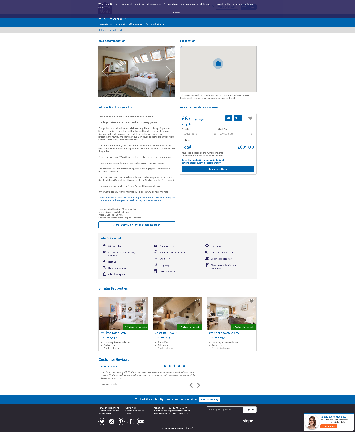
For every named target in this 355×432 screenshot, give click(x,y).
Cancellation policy (134, 410)
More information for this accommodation (136, 224)
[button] (191, 384)
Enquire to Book (218, 168)
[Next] (198, 384)
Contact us (130, 407)
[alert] (329, 422)
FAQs (128, 413)
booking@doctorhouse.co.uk (177, 410)
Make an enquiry (209, 399)
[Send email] (228, 118)
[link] (328, 426)
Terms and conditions (108, 407)
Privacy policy (104, 413)
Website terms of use (108, 410)
